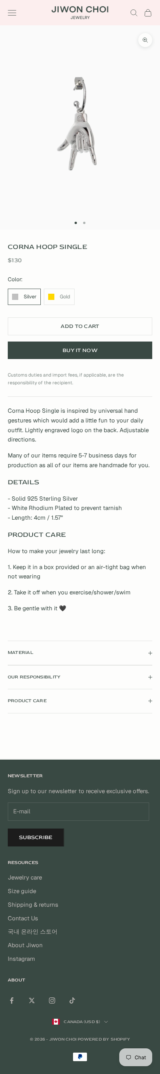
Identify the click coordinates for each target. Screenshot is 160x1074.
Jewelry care (25, 877)
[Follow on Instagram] (52, 1000)
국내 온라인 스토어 (32, 931)
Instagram (21, 958)
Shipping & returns (33, 904)
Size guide (22, 891)
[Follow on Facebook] (12, 1000)
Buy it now (80, 350)
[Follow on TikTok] (72, 1000)
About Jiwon (25, 945)
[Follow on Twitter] (32, 1000)
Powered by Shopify (104, 1039)
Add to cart (80, 326)
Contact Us (23, 918)
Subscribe (36, 837)
